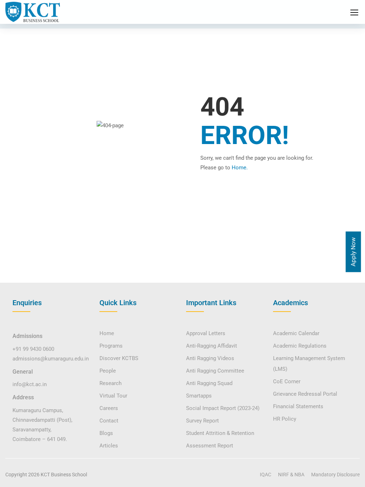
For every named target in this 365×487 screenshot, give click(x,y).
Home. (240, 167)
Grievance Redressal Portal (305, 394)
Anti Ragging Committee (215, 371)
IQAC (265, 474)
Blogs (106, 433)
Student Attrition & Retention (220, 433)
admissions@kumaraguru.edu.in (50, 358)
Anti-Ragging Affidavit (211, 346)
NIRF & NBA (291, 474)
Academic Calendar (296, 333)
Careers (108, 408)
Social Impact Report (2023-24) (222, 408)
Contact (108, 420)
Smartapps (199, 396)
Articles (108, 445)
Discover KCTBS (118, 358)
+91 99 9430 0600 (33, 349)
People (107, 371)
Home (106, 333)
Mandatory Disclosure (335, 474)
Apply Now (352, 251)
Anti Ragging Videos (210, 358)
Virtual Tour (113, 396)
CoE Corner (286, 381)
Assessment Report (209, 445)
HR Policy (284, 419)
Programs (111, 346)
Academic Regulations (300, 346)
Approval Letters (205, 333)
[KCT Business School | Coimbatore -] (32, 12)
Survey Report (202, 420)
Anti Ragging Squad (209, 383)
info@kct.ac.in (29, 384)
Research (110, 383)
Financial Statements (298, 406)
